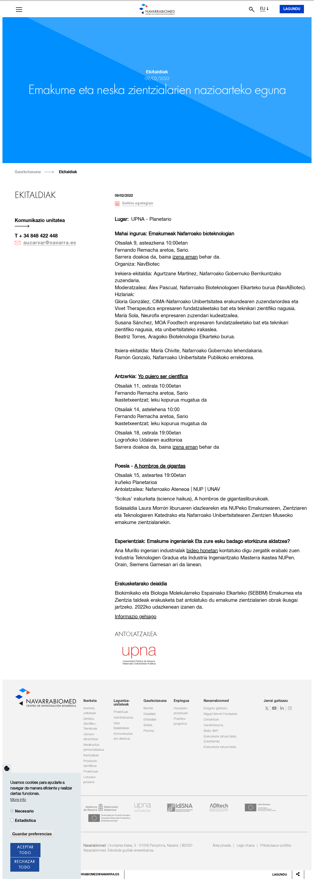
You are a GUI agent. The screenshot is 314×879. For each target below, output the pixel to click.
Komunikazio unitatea (40, 220)
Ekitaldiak (68, 172)
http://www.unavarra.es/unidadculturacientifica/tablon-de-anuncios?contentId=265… (139, 655)
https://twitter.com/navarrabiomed (267, 708)
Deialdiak (150, 714)
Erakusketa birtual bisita (220, 747)
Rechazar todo (24, 864)
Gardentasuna (213, 725)
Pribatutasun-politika (275, 845)
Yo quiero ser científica (163, 376)
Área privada (222, 845)
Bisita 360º (211, 731)
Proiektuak (90, 771)
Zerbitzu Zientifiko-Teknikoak (90, 723)
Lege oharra (245, 845)
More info (18, 800)
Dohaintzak (211, 719)
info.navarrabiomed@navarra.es (91, 874)
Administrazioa (123, 717)
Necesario (24, 811)
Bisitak (148, 725)
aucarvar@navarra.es (49, 242)
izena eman (185, 257)
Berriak (148, 708)
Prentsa (149, 731)
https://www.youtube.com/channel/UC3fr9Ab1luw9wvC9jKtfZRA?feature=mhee (275, 708)
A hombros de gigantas (159, 466)
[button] (19, 9)
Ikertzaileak (91, 755)
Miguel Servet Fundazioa (220, 714)
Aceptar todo (25, 850)
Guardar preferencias (32, 834)
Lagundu (291, 9)
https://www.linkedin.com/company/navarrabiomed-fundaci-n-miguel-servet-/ (282, 708)
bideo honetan (202, 550)
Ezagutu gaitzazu (215, 708)
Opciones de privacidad (6, 768)
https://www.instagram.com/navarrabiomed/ (290, 708)
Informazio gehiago (135, 616)
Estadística (25, 821)
